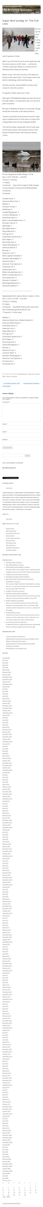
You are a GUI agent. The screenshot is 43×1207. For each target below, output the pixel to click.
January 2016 (6, 961)
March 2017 (5, 927)
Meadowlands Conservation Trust (16, 648)
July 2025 (5, 689)
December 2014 (7, 992)
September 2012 (7, 1056)
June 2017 (5, 920)
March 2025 (5, 698)
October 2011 (6, 1083)
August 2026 (6, 658)
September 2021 (7, 799)
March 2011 (5, 1099)
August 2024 (6, 715)
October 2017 (6, 911)
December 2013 (7, 1020)
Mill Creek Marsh (11, 531)
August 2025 (6, 686)
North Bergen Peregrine (32, 383)
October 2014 (6, 997)
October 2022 (6, 768)
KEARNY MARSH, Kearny (13, 612)
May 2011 (5, 1094)
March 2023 (5, 756)
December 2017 (7, 906)
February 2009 (6, 1159)
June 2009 (5, 1149)
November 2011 (7, 1080)
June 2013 (5, 1035)
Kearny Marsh (10, 536)
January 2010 (6, 1133)
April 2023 (5, 753)
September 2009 (7, 1142)
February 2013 (6, 1044)
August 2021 (6, 801)
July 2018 (5, 889)
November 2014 (7, 994)
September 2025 (7, 684)
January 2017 (6, 932)
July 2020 (5, 832)
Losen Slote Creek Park (13, 538)
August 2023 (6, 744)
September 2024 (7, 713)
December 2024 (7, 706)
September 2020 (7, 827)
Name (5, 424)
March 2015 (5, 985)
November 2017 (7, 908)
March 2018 (5, 899)
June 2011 (5, 1092)
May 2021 (5, 808)
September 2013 (7, 1028)
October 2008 (6, 1168)
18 (8, 1192)
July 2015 (5, 975)
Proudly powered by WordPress (11, 1203)
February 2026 (6, 672)
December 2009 (7, 1135)
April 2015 (5, 982)
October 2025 (6, 682)
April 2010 (5, 1125)
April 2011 (5, 1097)
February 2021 (6, 815)
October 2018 (6, 882)
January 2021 (6, 818)
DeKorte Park (10, 528)
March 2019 (5, 870)
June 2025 (5, 691)
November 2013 (7, 1023)
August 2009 (6, 1145)
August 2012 (6, 1059)
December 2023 (7, 734)
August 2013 (6, 1030)
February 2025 (6, 701)
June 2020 (5, 834)
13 (19, 1190)
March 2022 (5, 784)
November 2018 (7, 880)
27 (19, 1195)
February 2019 (6, 873)
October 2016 (6, 939)
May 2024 (5, 722)
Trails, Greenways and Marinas (15, 636)
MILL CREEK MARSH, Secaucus (15, 565)
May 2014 (5, 1009)
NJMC (4, 376)
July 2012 (5, 1061)
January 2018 (6, 904)
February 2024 (6, 729)
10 (3, 1190)
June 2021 (5, 806)
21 (25, 1192)
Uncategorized (22, 374)
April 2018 (5, 896)
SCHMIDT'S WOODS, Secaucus (15, 591)
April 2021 (5, 810)
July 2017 (5, 918)
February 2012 (6, 1073)
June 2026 (5, 663)
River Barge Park (11, 543)
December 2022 (7, 763)
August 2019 (6, 858)
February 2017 (6, 930)
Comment (6, 402)
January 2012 (6, 1075)
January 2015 (6, 989)
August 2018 (6, 887)
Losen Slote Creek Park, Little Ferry (16, 622)
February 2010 (6, 1130)
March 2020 (5, 842)
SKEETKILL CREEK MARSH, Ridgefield (17, 593)
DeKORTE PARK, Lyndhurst (14, 562)
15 (30, 1190)
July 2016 (5, 947)
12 (14, 1190)
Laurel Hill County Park (13, 533)
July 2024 (5, 717)
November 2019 (7, 851)
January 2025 (6, 703)
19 (14, 1192)
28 (25, 1195)
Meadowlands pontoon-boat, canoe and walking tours (22, 639)
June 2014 (5, 1006)
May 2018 (5, 894)
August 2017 (6, 915)
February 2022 (6, 787)
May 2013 (5, 1037)
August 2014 (6, 1001)
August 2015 (6, 973)
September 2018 (7, 884)
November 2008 (7, 1166)
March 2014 (5, 1013)
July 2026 (5, 660)
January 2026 (6, 674)
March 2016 (5, 956)
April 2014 (5, 1011)
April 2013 (5, 1040)
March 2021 (5, 813)
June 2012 (5, 1063)
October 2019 (6, 853)
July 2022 (5, 775)
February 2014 (6, 1016)
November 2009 (7, 1137)
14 (25, 1190)
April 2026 (5, 667)
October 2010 (6, 1111)
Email (4, 432)
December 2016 (7, 935)
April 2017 (5, 925)
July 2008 (5, 1176)
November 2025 (7, 679)
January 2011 (6, 1104)
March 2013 (5, 1042)
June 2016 (5, 949)
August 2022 (6, 772)
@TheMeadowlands (9, 468)
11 (8, 1190)
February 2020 (6, 844)
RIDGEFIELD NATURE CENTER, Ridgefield (18, 577)
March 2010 (5, 1128)
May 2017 (5, 923)
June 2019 (5, 863)
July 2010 (5, 1118)
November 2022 (7, 765)
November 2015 (7, 966)
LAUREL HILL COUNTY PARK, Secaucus (17, 574)
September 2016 (7, 942)
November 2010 (7, 1109)
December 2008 (7, 1164)
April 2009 (5, 1154)
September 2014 (7, 999)
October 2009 (6, 1140)
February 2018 (6, 901)
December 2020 (7, 820)
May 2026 (5, 665)
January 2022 (6, 789)
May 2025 (5, 694)
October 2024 (6, 710)
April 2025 (5, 696)
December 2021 (7, 791)
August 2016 (6, 944)
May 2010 (5, 1123)
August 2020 (6, 830)
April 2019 (5, 868)
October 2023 (6, 739)
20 (19, 1192)
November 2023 (7, 737)
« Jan (4, 1197)
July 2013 (5, 1032)
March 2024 (5, 727)
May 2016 (5, 951)
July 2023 (5, 746)
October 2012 (6, 1054)
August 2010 (6, 1116)
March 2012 (5, 1071)
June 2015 (5, 978)
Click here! (9, 488)
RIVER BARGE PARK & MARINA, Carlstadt (18, 567)
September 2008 (7, 1171)
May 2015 (5, 980)
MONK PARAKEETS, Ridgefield (15, 601)
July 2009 (5, 1147)
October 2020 (6, 825)
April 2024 (5, 725)
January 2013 (6, 1047)
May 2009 (5, 1152)
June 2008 (5, 1178)
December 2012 (7, 1049)
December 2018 (7, 877)
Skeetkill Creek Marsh (12, 548)
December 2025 (7, 677)
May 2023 (5, 751)
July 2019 (5, 861)
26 (14, 1195)
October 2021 (6, 796)
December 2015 (7, 963)
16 (35, 1190)
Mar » (8, 1197)
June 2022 (5, 777)
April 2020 (5, 839)
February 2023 (6, 758)
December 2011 (7, 1078)
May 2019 (5, 865)
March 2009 (5, 1156)
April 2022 (5, 782)
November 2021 (7, 794)
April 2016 (5, 954)
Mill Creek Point (10, 545)
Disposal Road (10, 540)
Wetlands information (12, 646)
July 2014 (5, 1004)
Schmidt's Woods (11, 550)
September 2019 (7, 856)
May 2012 (5, 1066)
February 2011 (6, 1102)
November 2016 (7, 937)
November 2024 (7, 708)
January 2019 (6, 875)
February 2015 (6, 987)
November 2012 (7, 1051)
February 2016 (6, 958)
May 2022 (5, 779)
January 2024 (6, 732)
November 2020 (7, 822)
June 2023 (5, 748)
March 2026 (5, 670)
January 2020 (6, 846)
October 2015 (6, 968)
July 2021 (5, 803)
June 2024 (5, 720)
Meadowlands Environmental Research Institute (20, 643)
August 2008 (6, 1173)
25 (8, 1195)
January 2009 (6, 1161)
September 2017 (7, 913)
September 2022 (7, 770)
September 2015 (7, 970)
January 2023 (6, 760)
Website (5, 439)
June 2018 (5, 892)
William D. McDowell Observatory (16, 641)
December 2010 (7, 1106)
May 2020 (5, 837)
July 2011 (5, 1090)
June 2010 (5, 1121)
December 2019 (7, 849)
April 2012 (5, 1068)
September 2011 (7, 1085)
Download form (7, 560)
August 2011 (6, 1087)
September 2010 (7, 1114)
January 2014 (6, 1018)
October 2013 (6, 1025)
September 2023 (7, 741)
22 (30, 1192)
